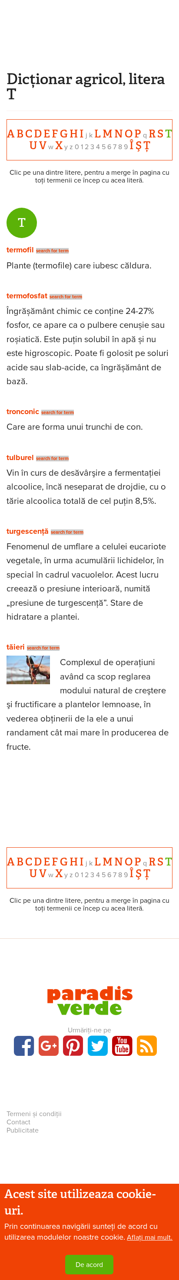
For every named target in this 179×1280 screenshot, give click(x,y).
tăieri (16, 647)
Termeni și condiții (34, 1114)
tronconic (23, 411)
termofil (20, 250)
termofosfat (27, 295)
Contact (18, 1122)
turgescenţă (28, 531)
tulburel (20, 457)
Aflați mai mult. (149, 1237)
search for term (52, 251)
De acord (89, 1264)
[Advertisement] (89, 45)
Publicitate (23, 1130)
